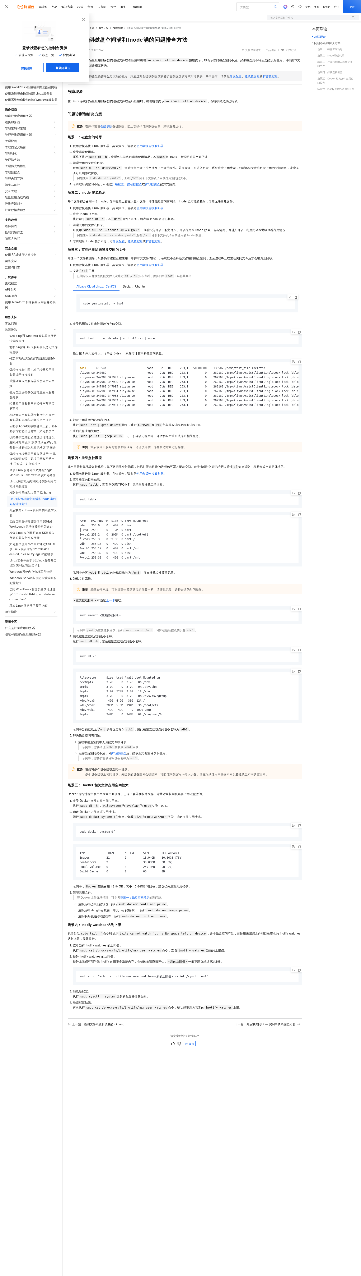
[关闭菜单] (6, 6)
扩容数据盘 (270, 76)
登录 (352, 6)
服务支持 (104, 27)
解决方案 (67, 7)
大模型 (42, 7)
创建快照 (106, 126)
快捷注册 (27, 68)
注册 (336, 6)
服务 (123, 7)
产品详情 (271, 50)
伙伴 (113, 7)
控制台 (326, 6)
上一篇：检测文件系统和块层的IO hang (98, 1024)
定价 (90, 7)
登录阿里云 (63, 68)
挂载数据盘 (252, 76)
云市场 (101, 7)
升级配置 (236, 76)
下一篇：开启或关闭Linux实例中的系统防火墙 (265, 1024)
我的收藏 (291, 50)
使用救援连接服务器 (150, 146)
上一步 (110, 600)
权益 (80, 7)
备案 (316, 6)
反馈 (191, 1043)
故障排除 (118, 27)
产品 (54, 7)
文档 (307, 6)
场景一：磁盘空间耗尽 (134, 897)
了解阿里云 (137, 7)
